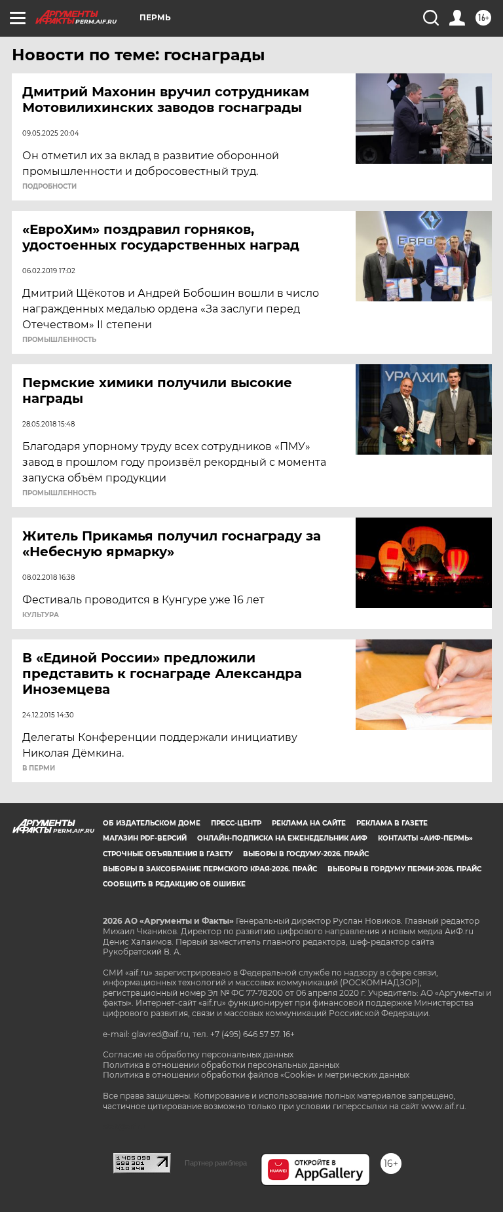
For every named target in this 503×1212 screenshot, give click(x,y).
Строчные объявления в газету (168, 854)
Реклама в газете (392, 823)
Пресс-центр (236, 823)
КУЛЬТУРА (40, 615)
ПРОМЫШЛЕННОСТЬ (59, 340)
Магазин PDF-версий (145, 838)
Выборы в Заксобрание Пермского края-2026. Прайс (210, 869)
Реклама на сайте (309, 823)
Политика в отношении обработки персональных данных (221, 1065)
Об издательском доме (151, 823)
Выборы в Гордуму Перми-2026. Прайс (404, 869)
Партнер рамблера (216, 1163)
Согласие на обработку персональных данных (198, 1054)
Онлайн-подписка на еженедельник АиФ (282, 838)
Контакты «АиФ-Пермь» (425, 838)
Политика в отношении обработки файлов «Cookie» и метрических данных (256, 1075)
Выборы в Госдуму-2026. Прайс (306, 854)
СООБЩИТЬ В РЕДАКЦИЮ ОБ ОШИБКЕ (174, 884)
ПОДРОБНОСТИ (49, 186)
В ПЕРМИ (38, 768)
